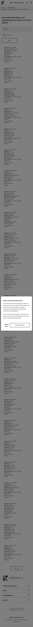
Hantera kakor (6, 325)
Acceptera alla (20, 325)
